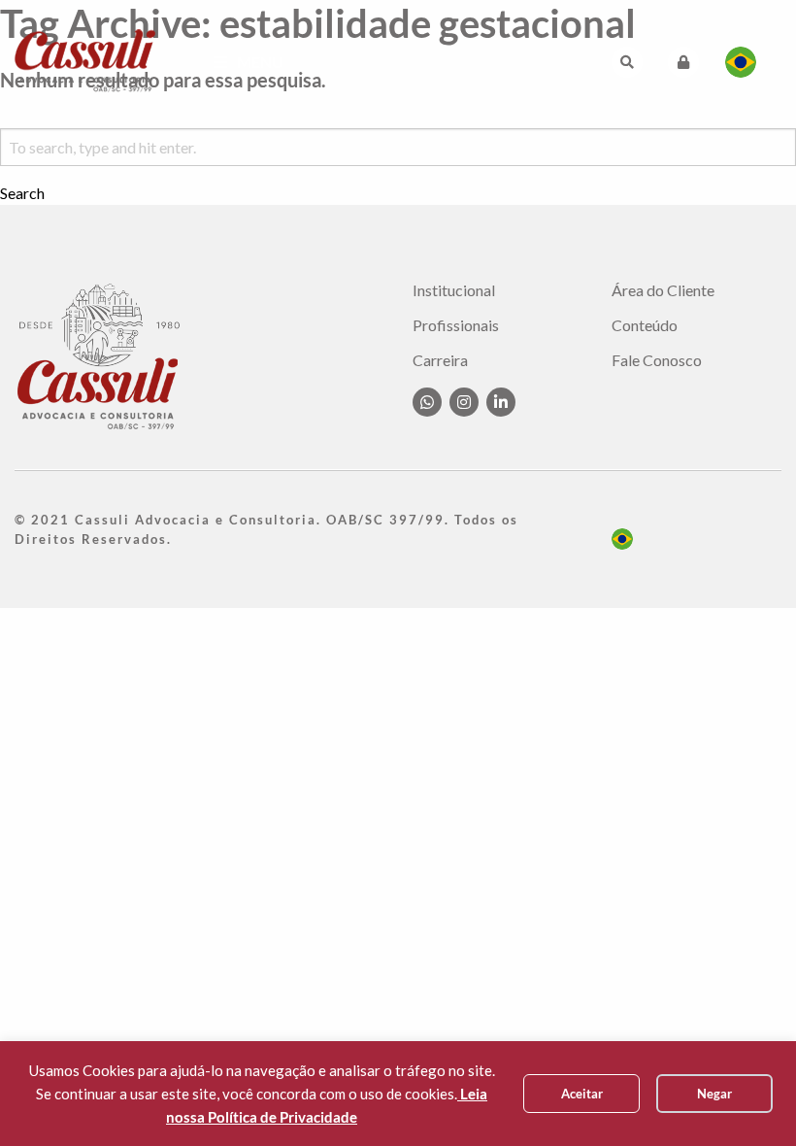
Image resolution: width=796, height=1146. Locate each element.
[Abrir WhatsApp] (747, 1097)
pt (622, 539)
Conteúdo (645, 325)
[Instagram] (464, 402)
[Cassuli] (85, 60)
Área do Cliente (663, 290)
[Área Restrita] (683, 62)
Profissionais (456, 325)
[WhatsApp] (427, 402)
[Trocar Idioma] (740, 62)
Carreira (440, 360)
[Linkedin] (500, 402)
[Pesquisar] (627, 62)
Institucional (454, 290)
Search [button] (22, 193)
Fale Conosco (657, 360)
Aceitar (582, 1093)
